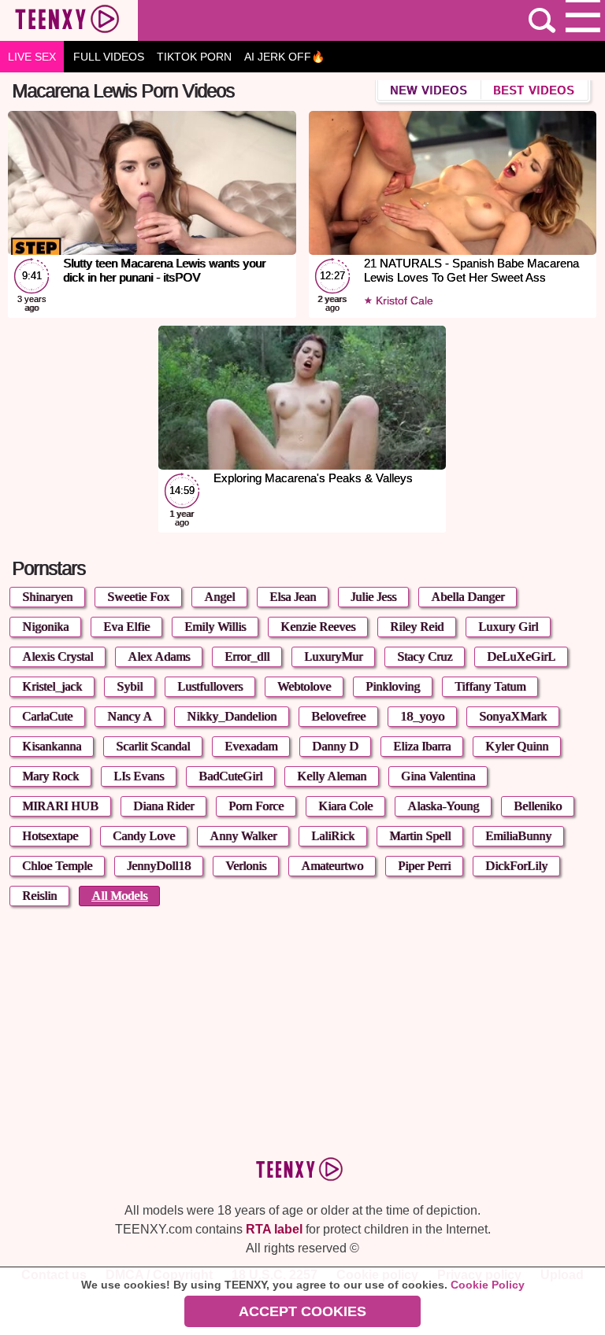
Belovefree (338, 716)
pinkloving (393, 686)
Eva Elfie (126, 626)
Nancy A (129, 716)
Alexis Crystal (57, 656)
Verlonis (245, 865)
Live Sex (32, 56)
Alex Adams (159, 656)
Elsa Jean (292, 596)
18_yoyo (422, 716)
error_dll (247, 656)
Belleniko (538, 806)
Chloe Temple (57, 865)
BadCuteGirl (230, 776)
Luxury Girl (508, 626)
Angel (219, 596)
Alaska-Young (443, 806)
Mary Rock (50, 776)
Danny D (335, 746)
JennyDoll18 (159, 865)
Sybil (130, 686)
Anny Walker (243, 836)
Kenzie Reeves (317, 626)
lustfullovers (210, 686)
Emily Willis (215, 626)
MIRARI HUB (60, 806)
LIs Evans (138, 776)
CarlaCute (47, 716)
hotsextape (50, 836)
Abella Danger (467, 596)
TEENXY (69, 20)
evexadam (251, 746)
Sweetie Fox (138, 596)
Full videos (108, 56)
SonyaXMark (513, 716)
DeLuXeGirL (521, 656)
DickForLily (516, 865)
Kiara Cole (345, 806)
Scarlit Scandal (153, 746)
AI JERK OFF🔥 (284, 56)
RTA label (274, 1229)
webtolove (304, 686)
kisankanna (51, 746)
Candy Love (144, 836)
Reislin (39, 895)
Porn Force (256, 806)
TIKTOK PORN (194, 56)
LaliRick (332, 836)
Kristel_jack (52, 686)
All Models (119, 895)
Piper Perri (424, 865)
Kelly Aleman (331, 776)
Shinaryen (47, 596)
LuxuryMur (333, 656)
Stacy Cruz (424, 656)
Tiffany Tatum (490, 686)
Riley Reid (417, 626)
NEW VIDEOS (428, 90)
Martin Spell (420, 836)
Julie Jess (373, 596)
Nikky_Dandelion (232, 716)
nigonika (45, 626)
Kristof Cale (403, 300)
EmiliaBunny (518, 836)
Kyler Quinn (516, 746)
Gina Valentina (438, 776)
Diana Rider (163, 806)
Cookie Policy (488, 1284)
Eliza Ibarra (422, 746)
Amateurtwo (332, 865)
